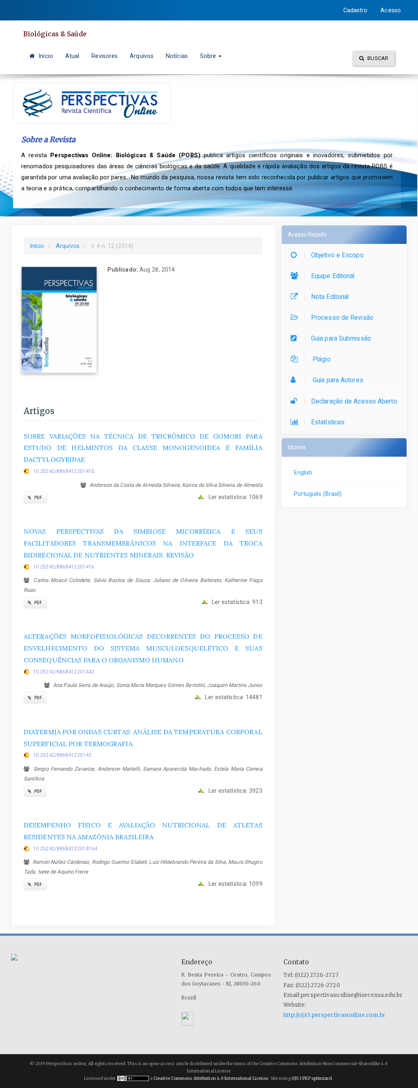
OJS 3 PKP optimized (311, 1078)
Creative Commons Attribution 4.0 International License (210, 1078)
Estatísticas (328, 422)
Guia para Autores (337, 380)
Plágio (321, 359)
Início (45, 56)
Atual (72, 56)
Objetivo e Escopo (337, 255)
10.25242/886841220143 (62, 755)
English (303, 472)
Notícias (177, 56)
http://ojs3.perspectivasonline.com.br (334, 1015)
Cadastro (355, 10)
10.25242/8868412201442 (63, 672)
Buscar (377, 58)
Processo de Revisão (342, 317)
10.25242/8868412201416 (63, 567)
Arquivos (141, 56)
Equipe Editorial (333, 276)
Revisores (104, 56)
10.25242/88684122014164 (65, 849)
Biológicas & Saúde (55, 34)
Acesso (390, 10)
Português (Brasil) (318, 493)
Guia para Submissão (341, 338)
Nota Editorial (330, 297)
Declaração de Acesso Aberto (354, 401)
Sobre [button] (209, 56)
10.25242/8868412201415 (63, 471)
